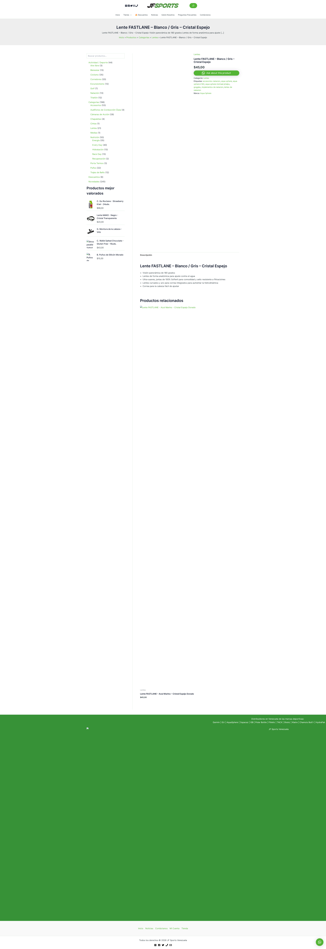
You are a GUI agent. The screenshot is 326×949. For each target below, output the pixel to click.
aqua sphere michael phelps (217, 84)
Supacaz (244, 722)
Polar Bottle (261, 722)
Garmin (216, 722)
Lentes (197, 54)
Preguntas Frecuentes (187, 15)
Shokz (287, 722)
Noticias (154, 15)
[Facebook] (129, 6)
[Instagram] (126, 6)
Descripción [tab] (146, 255)
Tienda (126, 15)
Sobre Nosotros (167, 15)
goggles (197, 87)
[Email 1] (134, 6)
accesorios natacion (211, 81)
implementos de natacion (212, 87)
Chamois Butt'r (307, 722)
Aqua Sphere (205, 93)
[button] (130, 15)
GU (223, 722)
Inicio (118, 15)
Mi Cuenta (174, 928)
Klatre (295, 722)
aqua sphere (226, 81)
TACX (279, 722)
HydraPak (320, 722)
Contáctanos (205, 15)
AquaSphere (232, 722)
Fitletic (272, 722)
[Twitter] (131, 6)
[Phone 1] (137, 6)
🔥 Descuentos (141, 15)
